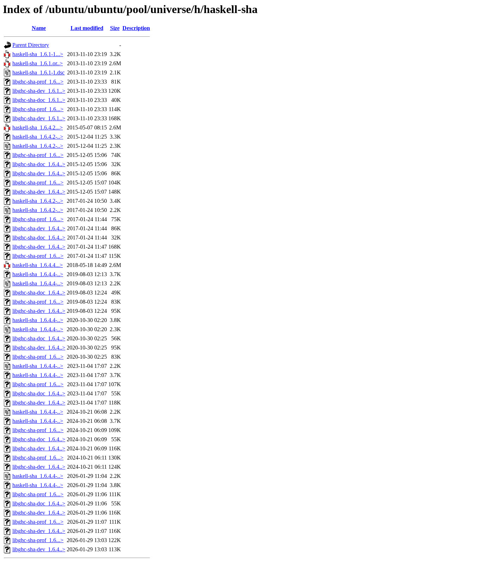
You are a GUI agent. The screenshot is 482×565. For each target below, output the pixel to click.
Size (115, 28)
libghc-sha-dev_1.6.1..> (38, 91)
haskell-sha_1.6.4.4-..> (37, 274)
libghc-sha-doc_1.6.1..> (38, 100)
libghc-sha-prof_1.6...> (38, 82)
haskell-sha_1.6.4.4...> (37, 265)
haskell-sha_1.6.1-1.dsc (38, 72)
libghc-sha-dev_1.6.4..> (38, 173)
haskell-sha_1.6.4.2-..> (37, 137)
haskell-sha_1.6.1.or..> (37, 63)
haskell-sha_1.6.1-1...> (37, 54)
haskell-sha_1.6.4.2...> (37, 127)
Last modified (87, 28)
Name (39, 28)
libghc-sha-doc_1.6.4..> (38, 164)
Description (136, 28)
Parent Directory (30, 45)
